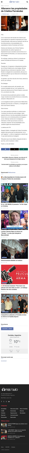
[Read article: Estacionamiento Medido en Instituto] (14, 249)
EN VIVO (7, 447)
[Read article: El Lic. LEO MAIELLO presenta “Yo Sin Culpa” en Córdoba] (14, 193)
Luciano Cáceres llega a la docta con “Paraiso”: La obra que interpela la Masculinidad (11, 233)
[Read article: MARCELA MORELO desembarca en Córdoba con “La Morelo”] (4, 437)
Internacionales (14, 415)
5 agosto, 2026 (5, 237)
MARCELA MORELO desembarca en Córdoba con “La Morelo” (16, 436)
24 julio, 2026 (4, 318)
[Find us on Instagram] (6, 401)
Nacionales (7, 5)
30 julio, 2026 (4, 262)
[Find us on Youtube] (9, 401)
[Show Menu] (1, 1)
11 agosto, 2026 (5, 208)
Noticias (4, 228)
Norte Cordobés (24, 408)
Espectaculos (13, 413)
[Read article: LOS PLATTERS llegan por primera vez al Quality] (4, 425)
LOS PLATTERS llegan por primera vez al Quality (17, 424)
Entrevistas (5, 201)
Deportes (3, 415)
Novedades (22, 413)
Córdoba (3, 413)
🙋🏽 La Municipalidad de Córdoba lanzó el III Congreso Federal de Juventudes (13, 178)
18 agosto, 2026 (5, 180)
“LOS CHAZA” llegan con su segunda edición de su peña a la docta (17, 430)
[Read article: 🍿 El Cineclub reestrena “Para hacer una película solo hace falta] (14, 274)
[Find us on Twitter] (3, 401)
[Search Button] (27, 1)
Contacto (13, 447)
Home (2, 5)
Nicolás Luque (6, 14)
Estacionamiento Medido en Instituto (11, 260)
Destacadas (4, 417)
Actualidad (3, 408)
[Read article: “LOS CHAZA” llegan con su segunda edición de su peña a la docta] (4, 431)
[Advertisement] (14, 373)
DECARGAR (4, 361)
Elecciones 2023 (14, 408)
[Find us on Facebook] (1, 401)
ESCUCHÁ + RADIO (7, 328)
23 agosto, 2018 (14, 14)
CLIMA (2, 411)
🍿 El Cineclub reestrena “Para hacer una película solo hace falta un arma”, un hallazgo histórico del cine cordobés (14, 287)
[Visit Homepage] (14, 1)
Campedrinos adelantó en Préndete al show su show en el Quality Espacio (13, 316)
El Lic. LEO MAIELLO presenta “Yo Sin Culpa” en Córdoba (14, 205)
